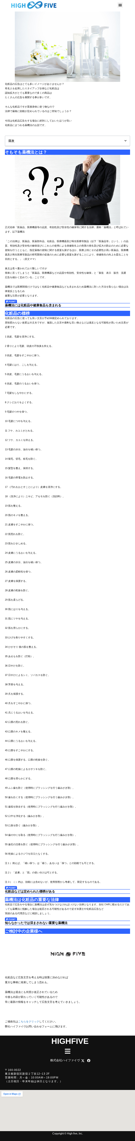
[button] (120, 5)
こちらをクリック (28, 1021)
